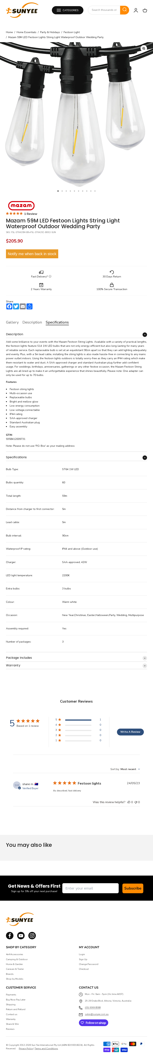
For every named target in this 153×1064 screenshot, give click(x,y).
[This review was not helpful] (136, 802)
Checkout (84, 969)
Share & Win (12, 1024)
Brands (10, 974)
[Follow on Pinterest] (32, 938)
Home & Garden (14, 964)
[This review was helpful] (129, 802)
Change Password (88, 964)
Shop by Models (14, 978)
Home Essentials (26, 32)
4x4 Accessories (14, 954)
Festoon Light (72, 32)
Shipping (10, 1004)
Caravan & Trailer (15, 969)
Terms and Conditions (46, 1048)
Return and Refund (15, 1009)
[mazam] (21, 205)
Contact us (11, 1014)
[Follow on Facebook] (9, 938)
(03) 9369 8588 (93, 1007)
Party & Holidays (50, 32)
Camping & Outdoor (17, 959)
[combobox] (104, 10)
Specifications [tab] (57, 322)
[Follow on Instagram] (21, 938)
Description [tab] (32, 322)
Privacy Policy (26, 1048)
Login (82, 954)
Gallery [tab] (12, 322)
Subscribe (132, 888)
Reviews (10, 1029)
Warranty (10, 1019)
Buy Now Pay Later (15, 999)
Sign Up (83, 959)
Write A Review (130, 732)
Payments (11, 994)
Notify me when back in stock (32, 254)
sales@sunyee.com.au (97, 1014)
